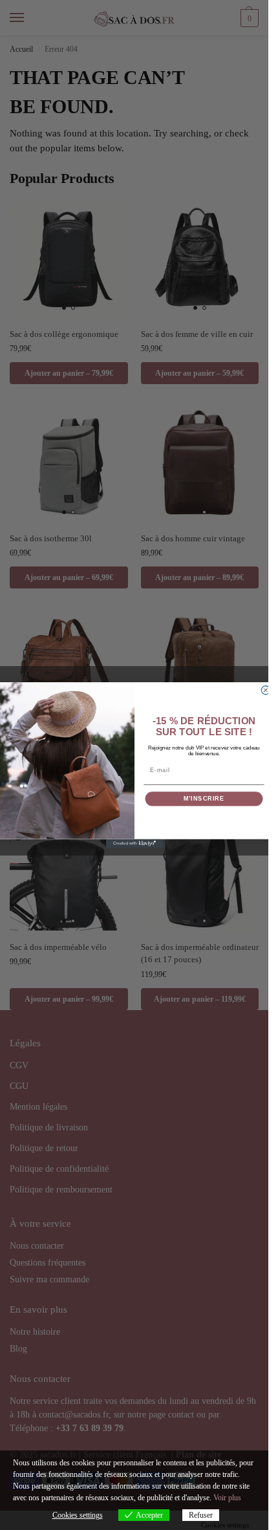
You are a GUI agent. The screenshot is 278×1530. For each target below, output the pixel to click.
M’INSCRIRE (203, 799)
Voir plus (227, 1497)
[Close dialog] (265, 690)
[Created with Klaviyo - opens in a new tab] (133, 843)
